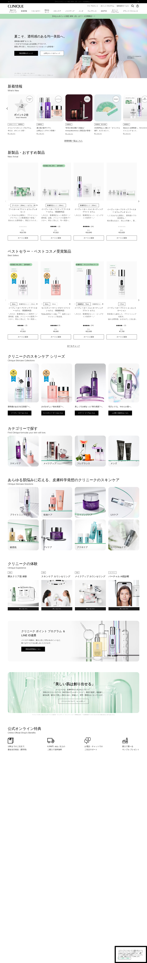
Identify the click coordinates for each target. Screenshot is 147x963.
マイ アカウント (92, 6)
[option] (21, 114)
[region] (131, 954)
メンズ (81, 11)
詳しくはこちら (23, 608)
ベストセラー (35, 11)
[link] (23, 182)
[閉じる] (140, 953)
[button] (138, 6)
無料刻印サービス (123, 6)
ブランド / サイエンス (130, 11)
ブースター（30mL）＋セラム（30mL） (25, 205)
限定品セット (47, 11)
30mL (14, 304)
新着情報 (24, 11)
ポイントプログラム (107, 6)
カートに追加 (23, 238)
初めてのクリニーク (13, 11)
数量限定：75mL (83, 304)
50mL (54, 304)
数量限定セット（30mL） (28, 304)
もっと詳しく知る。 (124, 958)
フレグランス (92, 11)
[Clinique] (16, 6)
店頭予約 (104, 11)
